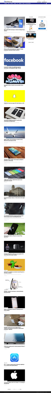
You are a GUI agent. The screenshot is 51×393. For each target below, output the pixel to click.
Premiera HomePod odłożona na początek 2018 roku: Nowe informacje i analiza (14, 254)
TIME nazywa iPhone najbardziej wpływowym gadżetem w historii (13, 180)
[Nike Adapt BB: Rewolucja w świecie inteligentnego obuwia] (14, 23)
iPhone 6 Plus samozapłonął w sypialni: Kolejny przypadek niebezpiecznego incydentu (13, 50)
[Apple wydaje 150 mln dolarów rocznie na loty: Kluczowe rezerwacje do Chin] (14, 132)
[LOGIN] (46, 3)
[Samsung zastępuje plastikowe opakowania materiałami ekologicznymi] (14, 113)
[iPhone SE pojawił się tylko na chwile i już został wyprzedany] (31, 28)
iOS (17, 3)
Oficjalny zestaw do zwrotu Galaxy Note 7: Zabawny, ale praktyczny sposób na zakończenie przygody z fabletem (14, 328)
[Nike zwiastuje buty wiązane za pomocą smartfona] (31, 35)
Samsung (20, 3)
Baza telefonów (28, 3)
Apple (9, 3)
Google (11, 3)
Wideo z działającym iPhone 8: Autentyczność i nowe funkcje (13, 310)
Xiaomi (23, 3)
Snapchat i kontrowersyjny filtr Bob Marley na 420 (14, 103)
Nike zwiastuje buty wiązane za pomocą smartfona (31, 39)
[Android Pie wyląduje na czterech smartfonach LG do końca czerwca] (14, 265)
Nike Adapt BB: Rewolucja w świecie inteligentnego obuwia (14, 30)
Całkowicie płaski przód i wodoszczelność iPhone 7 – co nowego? (14, 347)
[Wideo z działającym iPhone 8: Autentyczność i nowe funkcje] (14, 302)
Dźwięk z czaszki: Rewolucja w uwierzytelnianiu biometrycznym (13, 292)
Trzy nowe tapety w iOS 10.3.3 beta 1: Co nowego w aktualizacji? (14, 383)
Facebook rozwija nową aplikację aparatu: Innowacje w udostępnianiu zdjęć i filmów (12, 68)
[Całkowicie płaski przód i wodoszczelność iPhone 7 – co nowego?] (14, 339)
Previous (9, 389)
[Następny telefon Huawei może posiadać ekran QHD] (14, 78)
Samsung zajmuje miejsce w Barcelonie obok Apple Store (14, 198)
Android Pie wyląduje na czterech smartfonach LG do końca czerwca (14, 272)
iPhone (7, 47)
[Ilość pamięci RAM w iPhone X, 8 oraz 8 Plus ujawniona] (14, 229)
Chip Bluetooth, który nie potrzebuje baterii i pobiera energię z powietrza (31, 24)
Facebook (5, 65)
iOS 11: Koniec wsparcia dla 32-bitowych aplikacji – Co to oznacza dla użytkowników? (14, 365)
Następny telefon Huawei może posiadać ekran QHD (13, 86)
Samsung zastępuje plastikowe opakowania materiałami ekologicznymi (13, 121)
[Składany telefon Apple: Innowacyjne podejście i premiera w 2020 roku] (14, 152)
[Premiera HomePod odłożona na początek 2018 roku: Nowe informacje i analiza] (14, 247)
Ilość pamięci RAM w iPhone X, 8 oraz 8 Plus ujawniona (13, 236)
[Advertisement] (25, 10)
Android (5, 3)
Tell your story (42, 28)
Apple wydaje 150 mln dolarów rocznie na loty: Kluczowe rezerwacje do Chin (13, 140)
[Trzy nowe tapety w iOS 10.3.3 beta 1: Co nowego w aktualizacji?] (14, 375)
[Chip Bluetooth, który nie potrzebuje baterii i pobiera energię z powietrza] (31, 21)
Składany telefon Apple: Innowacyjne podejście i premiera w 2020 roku (13, 160)
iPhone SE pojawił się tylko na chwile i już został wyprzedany (31, 32)
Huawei (15, 3)
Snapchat (5, 101)
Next (20, 389)
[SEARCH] (45, 3)
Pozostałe (7, 214)
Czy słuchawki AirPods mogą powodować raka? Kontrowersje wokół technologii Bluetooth (13, 216)
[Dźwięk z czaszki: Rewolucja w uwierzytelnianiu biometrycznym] (14, 284)
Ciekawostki (5, 289)
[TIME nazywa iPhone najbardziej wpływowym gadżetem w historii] (14, 173)
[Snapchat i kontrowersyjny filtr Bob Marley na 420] (14, 96)
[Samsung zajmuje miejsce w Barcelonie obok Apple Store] (14, 191)
